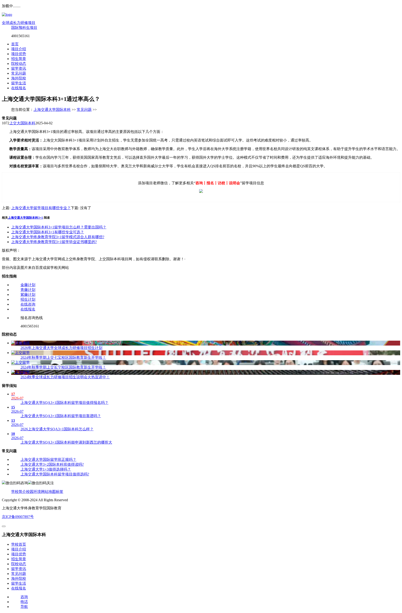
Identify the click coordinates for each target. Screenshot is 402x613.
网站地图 (48, 492)
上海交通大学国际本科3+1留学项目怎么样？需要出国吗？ (58, 227)
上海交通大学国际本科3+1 (25, 217)
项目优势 (18, 54)
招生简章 (18, 59)
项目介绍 (18, 49)
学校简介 (18, 492)
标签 (59, 492)
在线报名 (18, 88)
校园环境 (33, 492)
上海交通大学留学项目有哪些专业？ (41, 208)
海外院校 (18, 78)
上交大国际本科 (22, 123)
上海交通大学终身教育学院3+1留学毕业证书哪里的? (54, 242)
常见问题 (18, 73)
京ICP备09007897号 (18, 517)
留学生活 (18, 83)
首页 (15, 44)
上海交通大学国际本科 (52, 110)
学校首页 (18, 544)
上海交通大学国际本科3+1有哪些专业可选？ (47, 232)
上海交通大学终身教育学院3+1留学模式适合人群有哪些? (57, 237)
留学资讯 (18, 68)
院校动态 (18, 64)
